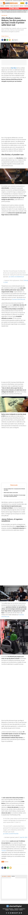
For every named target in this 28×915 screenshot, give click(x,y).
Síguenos (16, 39)
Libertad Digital (14, 906)
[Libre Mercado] (10, 3)
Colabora (22, 3)
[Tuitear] (5, 40)
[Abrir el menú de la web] (1, 3)
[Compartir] (2, 40)
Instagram (11, 913)
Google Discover (15, 913)
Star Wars (6, 861)
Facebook (6, 913)
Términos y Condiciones (19, 908)
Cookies (7, 910)
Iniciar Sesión (26, 3)
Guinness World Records (18, 299)
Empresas (2, 6)
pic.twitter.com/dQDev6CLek (16, 276)
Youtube (3, 850)
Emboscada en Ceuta (8, 0)
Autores (21, 910)
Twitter (8, 913)
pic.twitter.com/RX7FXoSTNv (10, 833)
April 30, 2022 (23, 837)
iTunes (21, 913)
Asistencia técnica (14, 910)
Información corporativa (8, 908)
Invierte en (7, 6)
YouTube (13, 913)
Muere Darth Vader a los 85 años (11, 492)
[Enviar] (7, 40)
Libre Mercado (4, 15)
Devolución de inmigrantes (17, 0)
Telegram (19, 913)
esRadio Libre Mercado (14, 6)
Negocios (21, 6)
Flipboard (17, 913)
